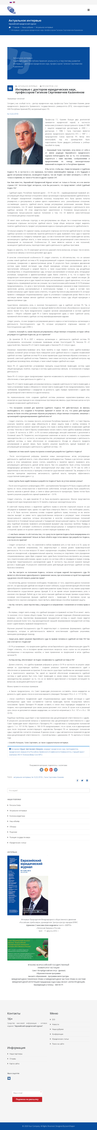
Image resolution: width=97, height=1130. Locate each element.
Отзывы (12, 1059)
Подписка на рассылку (27, 1099)
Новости (55, 1024)
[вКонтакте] (9, 1078)
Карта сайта (14, 1063)
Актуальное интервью (44, 27)
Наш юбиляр (14, 821)
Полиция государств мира (19, 837)
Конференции (57, 1034)
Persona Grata (15, 805)
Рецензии (13, 832)
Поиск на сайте (58, 1044)
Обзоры (12, 827)
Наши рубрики (27, 27)
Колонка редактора (17, 816)
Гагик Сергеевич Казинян (54, 777)
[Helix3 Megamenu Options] (89, 10)
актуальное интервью (22, 777)
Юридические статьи (17, 843)
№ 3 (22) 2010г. (13, 114)
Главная (16, 27)
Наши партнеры (15, 1054)
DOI (53, 1019)
